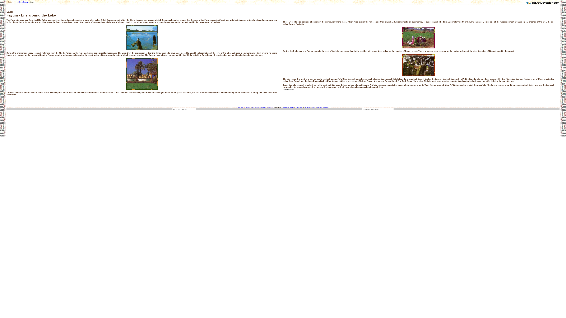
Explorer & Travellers (259, 107)
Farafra (270, 107)
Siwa (313, 107)
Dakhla (248, 107)
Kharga (307, 107)
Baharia (240, 107)
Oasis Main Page (288, 107)
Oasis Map (299, 107)
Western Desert (322, 107)
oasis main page (23, 2)
